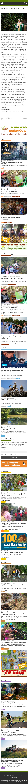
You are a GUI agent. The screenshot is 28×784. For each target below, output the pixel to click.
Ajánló (2, 168)
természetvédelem (4, 112)
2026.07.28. (4, 583)
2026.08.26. (4, 275)
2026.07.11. (4, 640)
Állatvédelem (3, 378)
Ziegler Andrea (11, 426)
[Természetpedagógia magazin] (2, 3)
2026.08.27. (4, 160)
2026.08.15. (4, 521)
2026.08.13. (4, 550)
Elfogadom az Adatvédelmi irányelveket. (11, 454)
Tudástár (3, 111)
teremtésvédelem (19, 111)
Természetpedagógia (15, 196)
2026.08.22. (4, 729)
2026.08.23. (4, 188)
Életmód (2, 709)
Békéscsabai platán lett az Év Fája (21, 117)
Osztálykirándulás (8, 196)
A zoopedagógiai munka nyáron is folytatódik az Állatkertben (7, 118)
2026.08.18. (4, 758)
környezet (9, 111)
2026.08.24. (4, 701)
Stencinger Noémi (11, 583)
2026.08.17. (4, 398)
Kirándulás (3, 501)
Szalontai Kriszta (11, 188)
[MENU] (27, 3)
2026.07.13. (4, 611)
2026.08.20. (4, 216)
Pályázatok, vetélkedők (11, 378)
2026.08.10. (4, 426)
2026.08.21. (4, 335)
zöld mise (10, 112)
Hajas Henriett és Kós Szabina (14, 611)
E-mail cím (3, 449)
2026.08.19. (4, 368)
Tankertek (3, 591)
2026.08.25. (4, 492)
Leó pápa (13, 111)
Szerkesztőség (11, 11)
